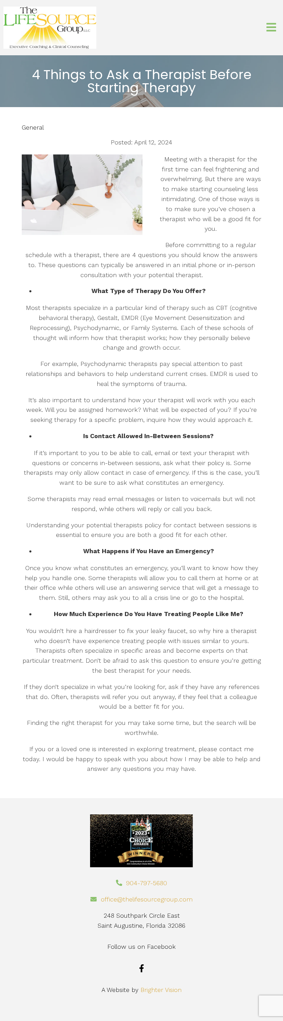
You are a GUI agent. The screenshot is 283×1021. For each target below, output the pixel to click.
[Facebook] (141, 968)
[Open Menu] (271, 28)
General (33, 127)
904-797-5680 (146, 883)
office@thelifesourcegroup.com (147, 899)
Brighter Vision (161, 989)
